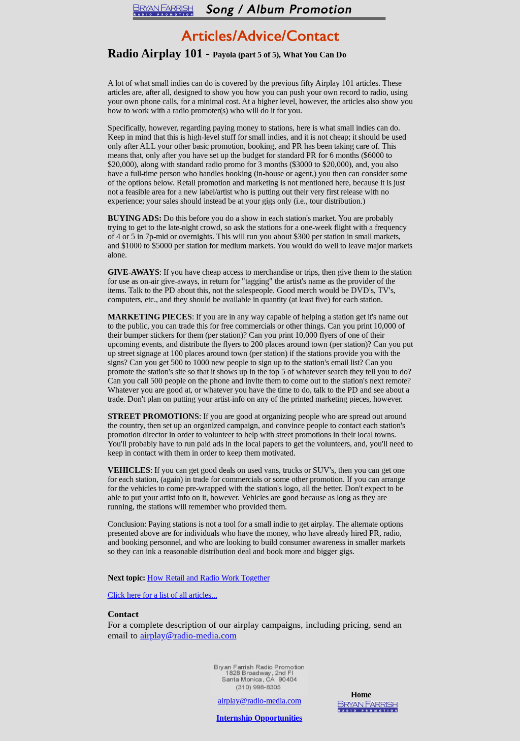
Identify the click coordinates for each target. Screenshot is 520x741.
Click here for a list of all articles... (162, 595)
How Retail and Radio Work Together (208, 577)
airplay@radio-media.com (188, 635)
